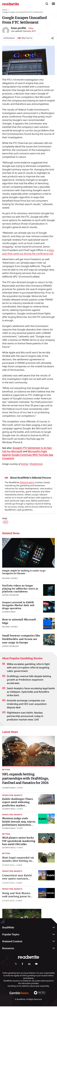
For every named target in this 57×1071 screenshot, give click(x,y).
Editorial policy (27, 482)
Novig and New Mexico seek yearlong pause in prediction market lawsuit (18, 896)
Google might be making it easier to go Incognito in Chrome (23, 572)
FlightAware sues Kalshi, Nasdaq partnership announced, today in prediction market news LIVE (25, 716)
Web (5, 522)
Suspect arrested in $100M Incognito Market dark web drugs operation (18, 605)
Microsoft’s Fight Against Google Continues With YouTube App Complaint (27, 455)
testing (24, 464)
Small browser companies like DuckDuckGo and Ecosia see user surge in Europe (21, 639)
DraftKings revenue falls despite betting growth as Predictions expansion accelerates (29, 680)
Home (4, 10)
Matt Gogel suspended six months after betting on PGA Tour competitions (18, 861)
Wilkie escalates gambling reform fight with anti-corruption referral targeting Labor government (28, 667)
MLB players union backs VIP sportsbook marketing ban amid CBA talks (18, 841)
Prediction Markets (12, 795)
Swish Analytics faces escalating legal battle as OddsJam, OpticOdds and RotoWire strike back (31, 692)
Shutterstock (36, 464)
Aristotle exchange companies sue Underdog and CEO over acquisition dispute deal (27, 704)
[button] (46, 3)
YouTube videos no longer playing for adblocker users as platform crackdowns (20, 588)
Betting (6, 770)
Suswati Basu (8, 787)
